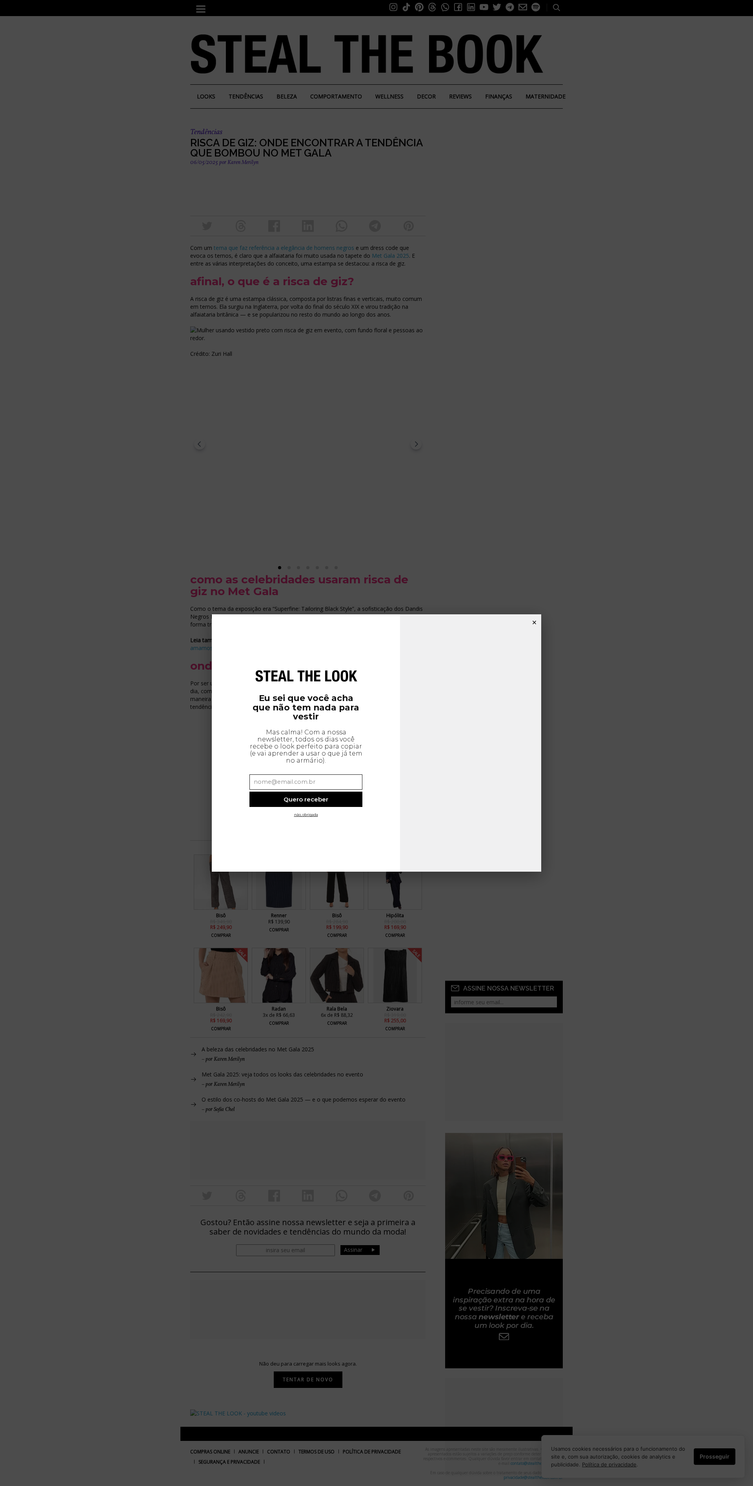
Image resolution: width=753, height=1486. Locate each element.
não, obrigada (306, 814)
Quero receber (306, 799)
